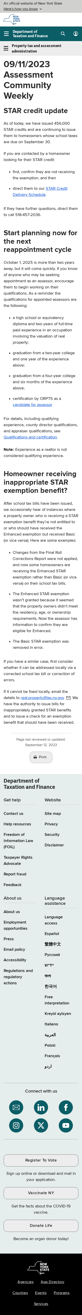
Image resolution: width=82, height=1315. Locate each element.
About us (12, 912)
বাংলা (48, 976)
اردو (48, 1066)
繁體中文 (53, 944)
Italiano (51, 1024)
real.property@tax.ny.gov (42, 698)
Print (43, 757)
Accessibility (15, 960)
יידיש (49, 965)
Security (52, 835)
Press (9, 939)
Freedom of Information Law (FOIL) (18, 841)
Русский (52, 955)
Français (52, 1056)
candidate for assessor (32, 405)
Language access (54, 920)
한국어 (51, 987)
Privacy (51, 824)
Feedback (12, 885)
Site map (53, 814)
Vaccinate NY (41, 1193)
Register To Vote (41, 1160)
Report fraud (15, 874)
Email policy (14, 950)
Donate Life (41, 1226)
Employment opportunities (16, 925)
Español (52, 934)
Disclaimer (54, 845)
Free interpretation (57, 1000)
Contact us (13, 814)
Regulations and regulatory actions (18, 977)
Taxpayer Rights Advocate (18, 861)
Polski (50, 1045)
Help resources (17, 824)
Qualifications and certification (30, 437)
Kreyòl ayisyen (58, 1014)
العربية (50, 1035)
